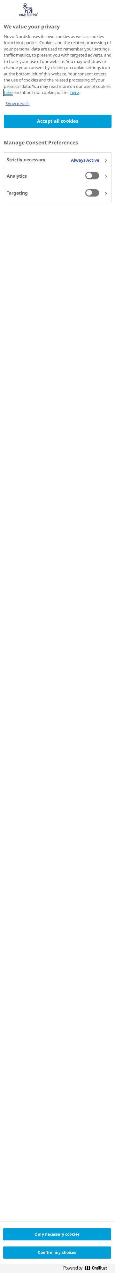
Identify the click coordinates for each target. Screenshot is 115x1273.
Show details (17, 103)
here (8, 92)
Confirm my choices (57, 1252)
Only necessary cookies (57, 1234)
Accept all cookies (58, 121)
